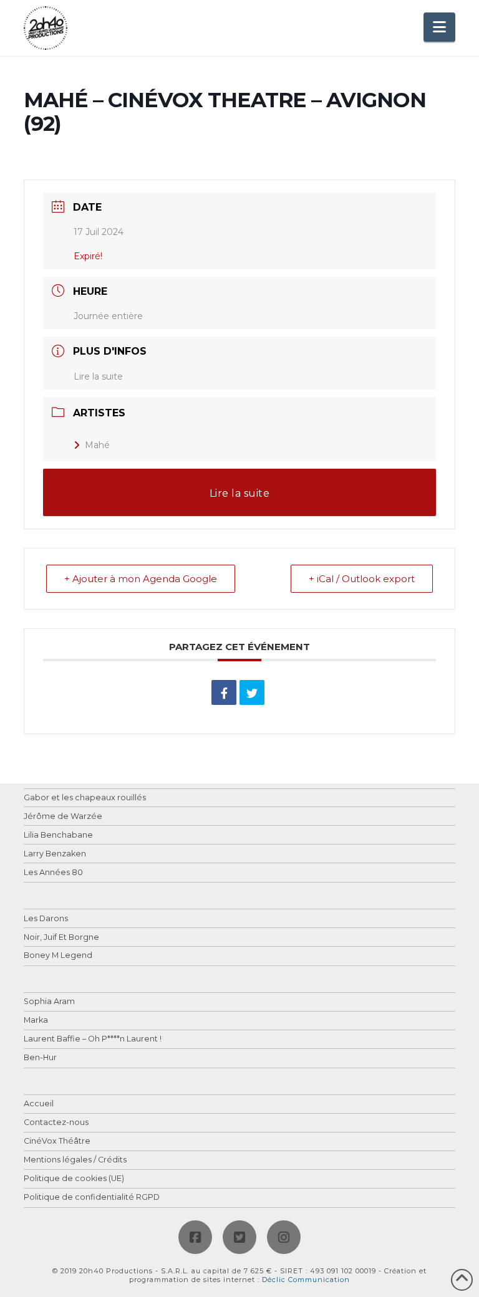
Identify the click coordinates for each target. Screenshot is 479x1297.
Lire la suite (98, 376)
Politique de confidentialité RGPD (92, 1198)
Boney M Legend (58, 956)
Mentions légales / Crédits (75, 1160)
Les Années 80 (53, 873)
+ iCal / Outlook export (362, 579)
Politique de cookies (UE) (74, 1179)
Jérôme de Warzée (63, 817)
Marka (36, 1021)
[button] (439, 27)
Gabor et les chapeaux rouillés (85, 798)
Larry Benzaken (55, 854)
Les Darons (46, 919)
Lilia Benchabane (58, 835)
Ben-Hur (40, 1058)
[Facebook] (195, 1237)
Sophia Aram (49, 1002)
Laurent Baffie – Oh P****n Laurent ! (93, 1039)
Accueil (39, 1104)
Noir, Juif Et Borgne (61, 938)
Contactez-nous (56, 1123)
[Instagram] (284, 1237)
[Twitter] (239, 1237)
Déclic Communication (306, 1279)
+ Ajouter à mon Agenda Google (140, 579)
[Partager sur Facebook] (223, 692)
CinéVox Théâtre (57, 1141)
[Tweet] (252, 692)
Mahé (97, 445)
